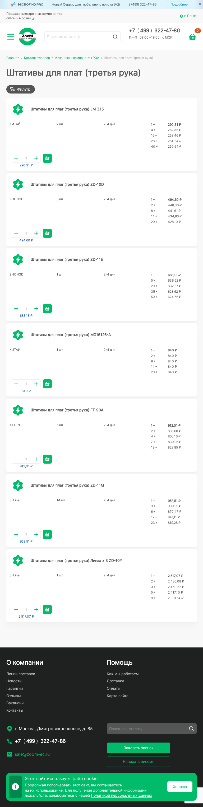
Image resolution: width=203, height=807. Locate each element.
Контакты (14, 710)
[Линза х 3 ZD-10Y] (18, 560)
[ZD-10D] (18, 184)
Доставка (115, 681)
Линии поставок (20, 673)
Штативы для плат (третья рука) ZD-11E (67, 259)
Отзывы (13, 695)
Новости (13, 681)
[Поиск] (115, 36)
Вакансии (15, 703)
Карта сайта (117, 695)
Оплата (113, 688)
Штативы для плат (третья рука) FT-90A (67, 410)
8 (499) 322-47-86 (142, 4)
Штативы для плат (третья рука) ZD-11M (67, 485)
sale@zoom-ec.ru (32, 754)
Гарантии (14, 688)
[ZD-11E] (18, 259)
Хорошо (180, 786)
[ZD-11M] (18, 485)
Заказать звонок (139, 747)
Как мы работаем (123, 673)
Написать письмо (138, 761)
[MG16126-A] (18, 334)
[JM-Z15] (18, 109)
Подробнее (179, 4)
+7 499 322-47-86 (154, 30)
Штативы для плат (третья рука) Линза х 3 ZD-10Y (76, 560)
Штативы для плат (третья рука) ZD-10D (67, 184)
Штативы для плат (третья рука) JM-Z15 (67, 109)
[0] (192, 36)
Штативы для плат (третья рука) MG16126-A (71, 334)
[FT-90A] (18, 410)
